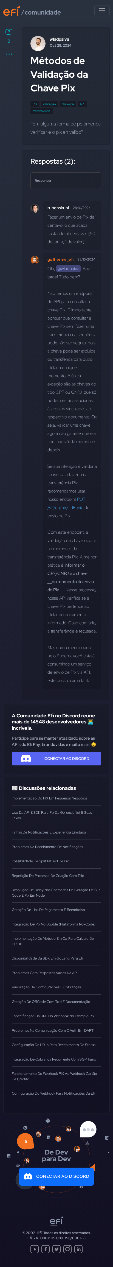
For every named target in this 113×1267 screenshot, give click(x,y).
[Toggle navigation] (102, 10)
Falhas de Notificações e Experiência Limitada (49, 832)
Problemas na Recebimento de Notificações (47, 846)
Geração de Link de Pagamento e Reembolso (48, 909)
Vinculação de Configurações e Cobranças (46, 987)
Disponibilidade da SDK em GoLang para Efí (47, 958)
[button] (8, 54)
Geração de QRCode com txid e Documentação (51, 1001)
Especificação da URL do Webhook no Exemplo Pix (53, 1016)
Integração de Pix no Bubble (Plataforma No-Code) (53, 924)
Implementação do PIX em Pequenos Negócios (49, 798)
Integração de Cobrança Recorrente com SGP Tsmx (54, 1059)
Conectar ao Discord (62, 1176)
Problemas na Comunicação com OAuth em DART (53, 1030)
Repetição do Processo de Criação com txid (48, 875)
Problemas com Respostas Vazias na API (45, 972)
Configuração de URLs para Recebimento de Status (53, 1044)
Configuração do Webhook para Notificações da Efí (53, 1093)
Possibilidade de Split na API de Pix (40, 861)
